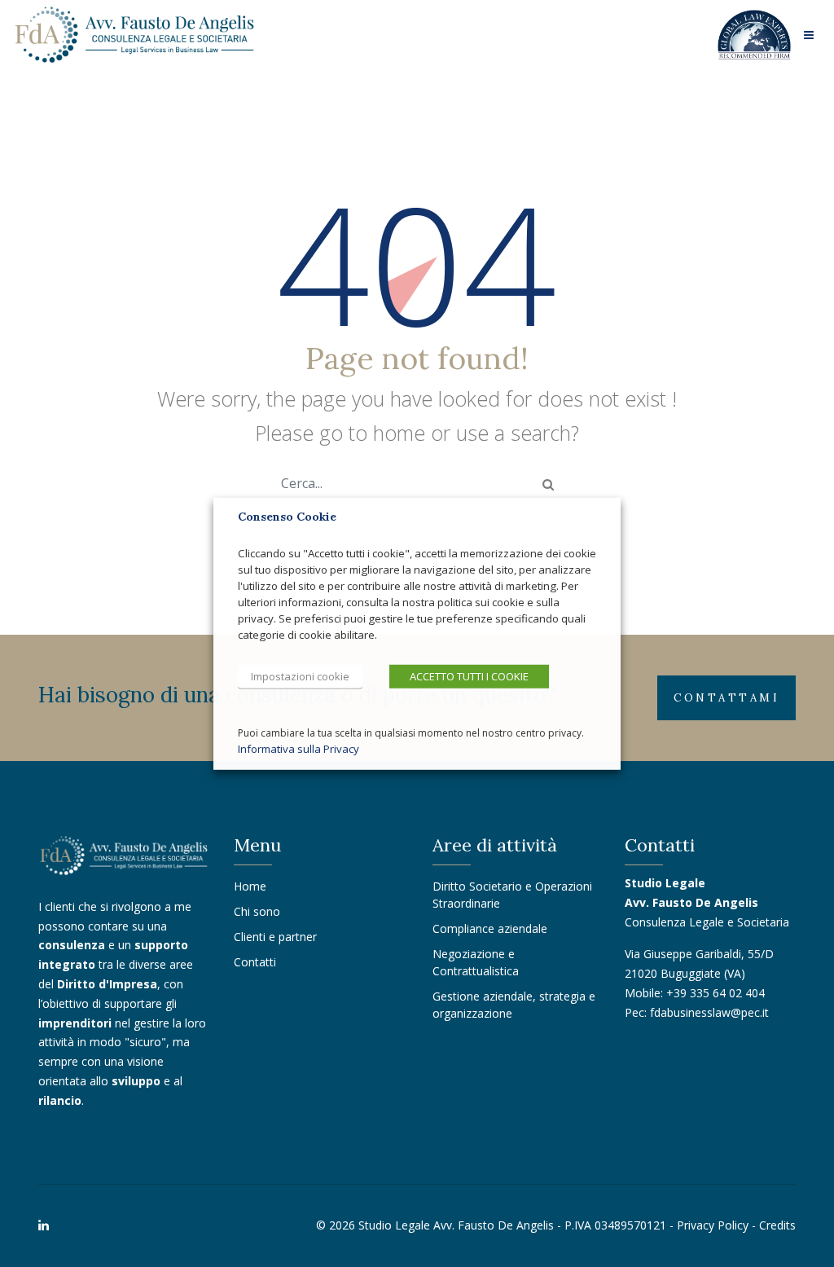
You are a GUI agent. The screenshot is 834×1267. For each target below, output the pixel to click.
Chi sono (257, 911)
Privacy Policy (712, 1225)
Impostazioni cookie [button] (300, 675)
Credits (777, 1225)
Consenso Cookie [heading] (287, 516)
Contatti (255, 962)
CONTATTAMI (726, 698)
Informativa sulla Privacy (298, 748)
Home (250, 886)
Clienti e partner (275, 936)
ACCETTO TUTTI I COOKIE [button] (469, 675)
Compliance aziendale (489, 928)
